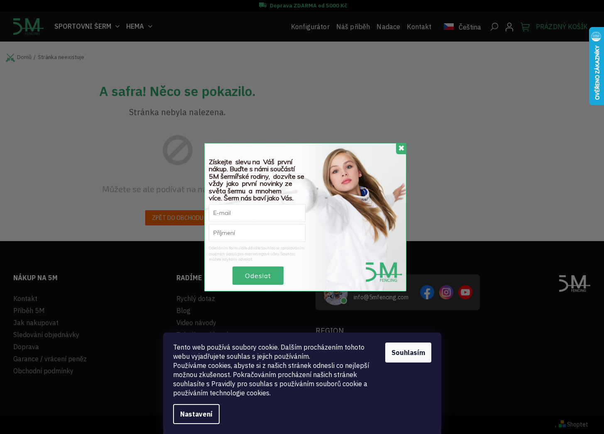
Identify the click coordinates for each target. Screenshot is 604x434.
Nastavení (196, 414)
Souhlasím (408, 352)
